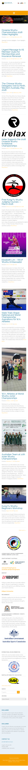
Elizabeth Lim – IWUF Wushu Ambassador (12, 261)
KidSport (13, 760)
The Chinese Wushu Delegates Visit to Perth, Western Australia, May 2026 (13, 86)
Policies (23, 760)
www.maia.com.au (6, 685)
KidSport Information (7, 591)
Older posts (22, 530)
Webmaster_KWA (18, 37)
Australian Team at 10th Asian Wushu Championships (13, 456)
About (6, 760)
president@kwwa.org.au (7, 741)
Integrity (9, 760)
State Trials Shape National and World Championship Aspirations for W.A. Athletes (11, 317)
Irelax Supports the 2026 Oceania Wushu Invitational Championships (14, 142)
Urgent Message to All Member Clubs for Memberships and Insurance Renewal (13, 52)
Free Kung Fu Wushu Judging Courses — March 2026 (12, 201)
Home (4, 760)
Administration (19, 760)
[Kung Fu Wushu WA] (14, 3)
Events (18, 761)
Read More (5, 42)
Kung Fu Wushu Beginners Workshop (12, 507)
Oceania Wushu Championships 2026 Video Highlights (12, 32)
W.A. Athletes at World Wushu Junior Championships (13, 396)
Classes (14, 761)
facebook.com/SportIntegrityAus (11, 569)
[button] (14, 13)
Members (10, 761)
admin (15, 264)
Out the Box (16, 758)
